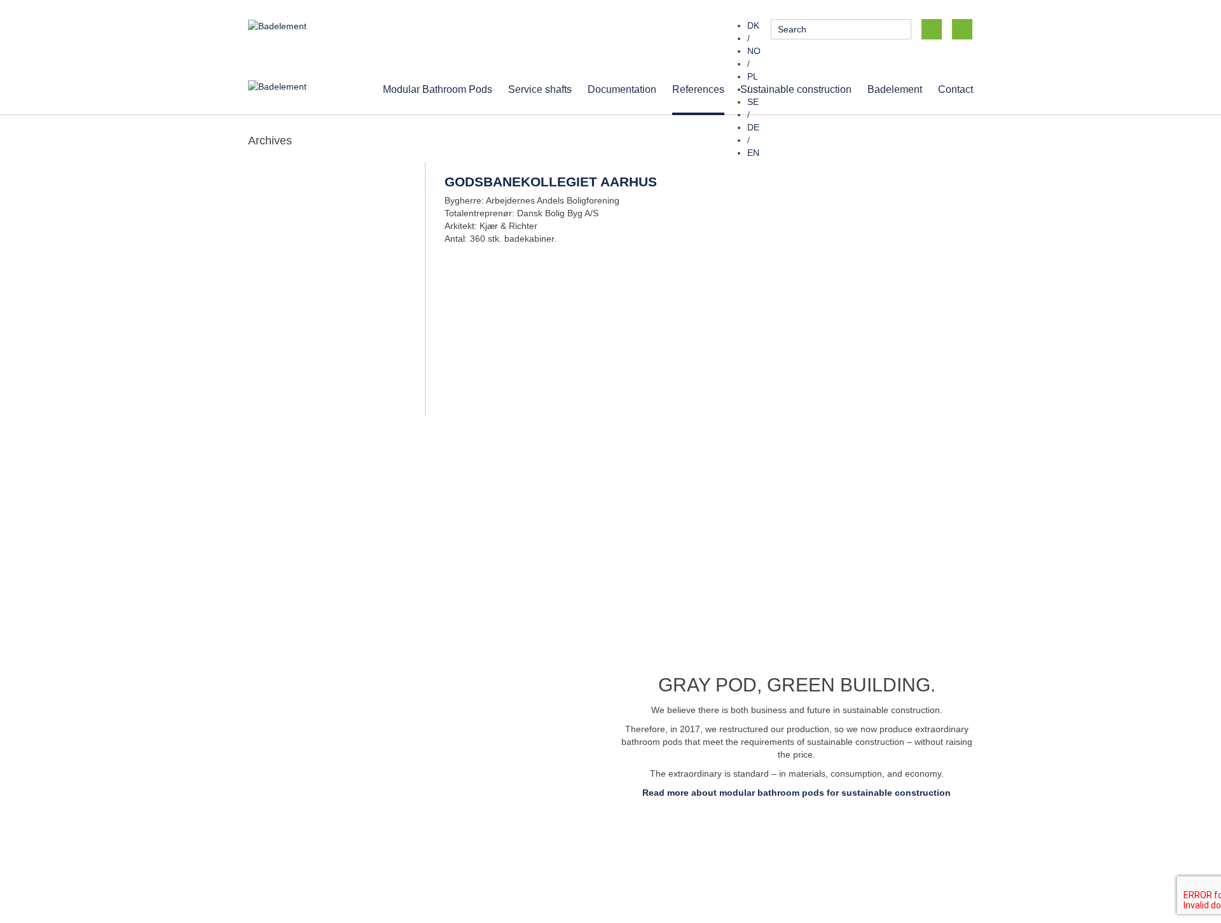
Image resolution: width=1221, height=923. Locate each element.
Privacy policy (833, 840)
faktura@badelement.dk (668, 866)
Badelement (894, 89)
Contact (955, 89)
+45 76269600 (480, 840)
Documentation (622, 89)
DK (753, 25)
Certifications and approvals (862, 853)
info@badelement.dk (736, 840)
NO (754, 51)
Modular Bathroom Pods (437, 89)
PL (752, 76)
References (698, 89)
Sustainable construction (796, 89)
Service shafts (540, 89)
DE (753, 127)
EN (753, 153)
